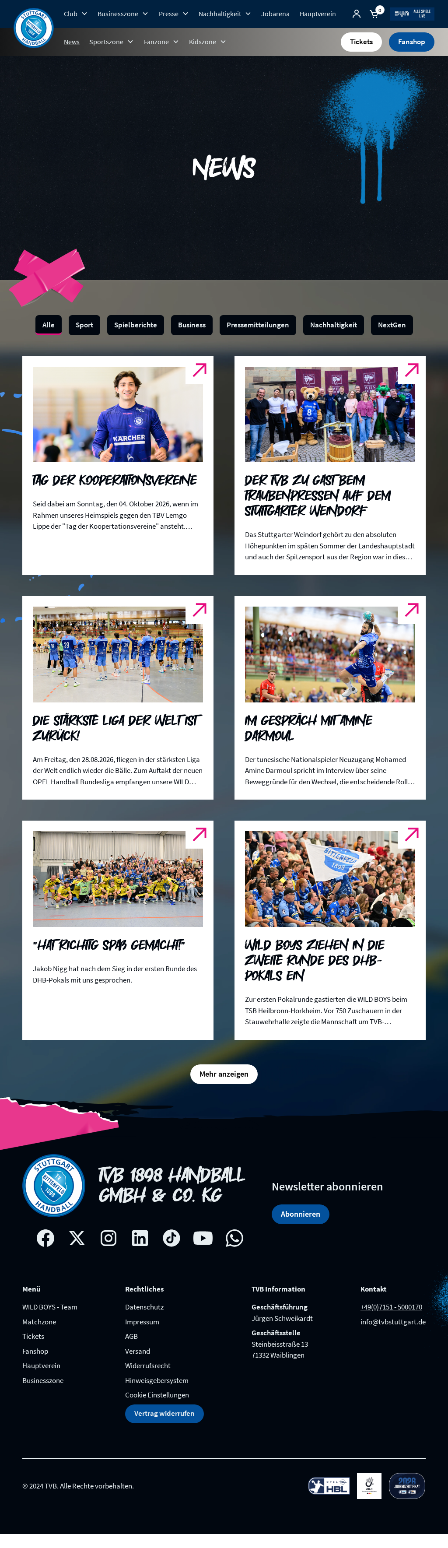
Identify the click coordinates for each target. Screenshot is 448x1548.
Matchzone (39, 1322)
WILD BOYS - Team (49, 1307)
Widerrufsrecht (148, 1365)
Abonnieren (300, 1214)
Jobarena (275, 13)
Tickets (361, 41)
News (72, 41)
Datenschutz (144, 1307)
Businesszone (42, 1380)
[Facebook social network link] (45, 1238)
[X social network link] (77, 1238)
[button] (76, 13)
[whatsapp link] (234, 1238)
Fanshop (411, 41)
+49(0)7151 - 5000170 (391, 1307)
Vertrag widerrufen (164, 1413)
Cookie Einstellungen (157, 1395)
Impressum (142, 1322)
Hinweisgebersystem (157, 1380)
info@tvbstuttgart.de (393, 1322)
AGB (131, 1336)
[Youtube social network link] (203, 1238)
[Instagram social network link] (108, 1238)
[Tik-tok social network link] (171, 1238)
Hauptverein (318, 13)
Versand (137, 1351)
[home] (34, 28)
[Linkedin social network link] (140, 1238)
